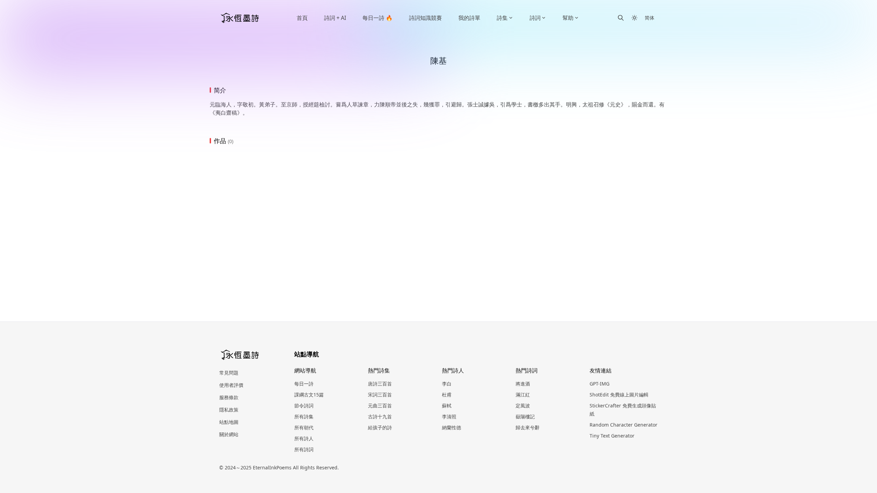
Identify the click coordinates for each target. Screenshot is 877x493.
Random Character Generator (623, 424)
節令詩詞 (303, 405)
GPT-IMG (599, 383)
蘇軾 (447, 405)
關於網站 (228, 434)
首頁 (302, 18)
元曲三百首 (380, 405)
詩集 (502, 18)
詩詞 (535, 18)
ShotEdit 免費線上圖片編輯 (619, 394)
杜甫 (447, 394)
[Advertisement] (438, 202)
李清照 (449, 416)
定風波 (523, 405)
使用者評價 (231, 385)
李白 (447, 383)
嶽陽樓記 (525, 416)
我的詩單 (469, 18)
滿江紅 (523, 394)
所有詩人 (303, 438)
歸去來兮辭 (528, 427)
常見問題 (228, 372)
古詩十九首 (380, 416)
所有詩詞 (303, 449)
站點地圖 (228, 422)
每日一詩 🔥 (377, 18)
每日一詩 (303, 383)
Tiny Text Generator (612, 435)
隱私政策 (228, 409)
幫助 (568, 18)
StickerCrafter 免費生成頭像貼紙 (623, 409)
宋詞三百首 (380, 394)
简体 (649, 17)
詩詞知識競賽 (425, 18)
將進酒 (523, 383)
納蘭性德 (451, 427)
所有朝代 (303, 427)
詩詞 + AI (335, 18)
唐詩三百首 (380, 383)
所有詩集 (303, 416)
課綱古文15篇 (309, 394)
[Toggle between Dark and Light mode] (634, 18)
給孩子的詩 (380, 427)
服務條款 (228, 397)
